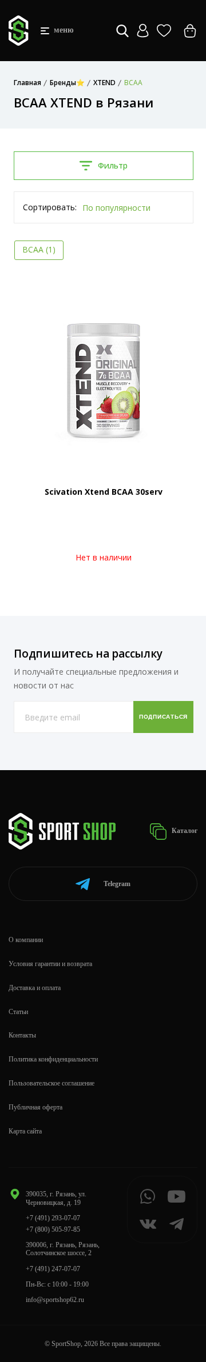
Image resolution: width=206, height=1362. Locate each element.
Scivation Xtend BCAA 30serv (104, 491)
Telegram (117, 884)
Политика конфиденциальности (53, 1059)
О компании (26, 940)
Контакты (22, 1035)
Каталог (183, 831)
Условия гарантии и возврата (50, 964)
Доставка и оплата (35, 988)
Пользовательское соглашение (51, 1083)
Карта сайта (25, 1131)
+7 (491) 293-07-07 (53, 1218)
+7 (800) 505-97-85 (53, 1229)
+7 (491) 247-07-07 (53, 1269)
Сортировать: (50, 207)
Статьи (18, 1012)
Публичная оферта (35, 1107)
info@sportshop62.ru (55, 1300)
